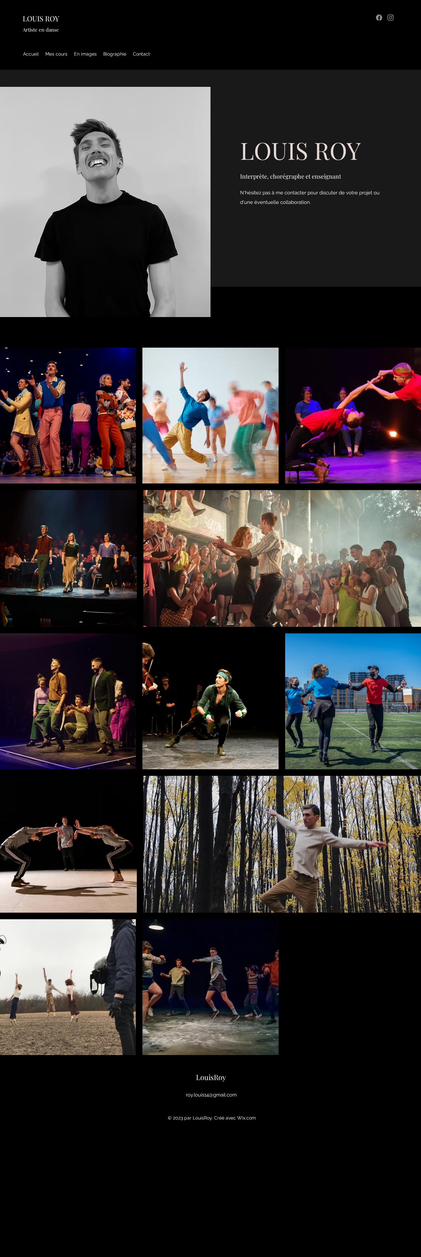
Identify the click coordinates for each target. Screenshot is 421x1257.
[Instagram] (390, 17)
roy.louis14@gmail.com (211, 1095)
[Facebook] (379, 17)
